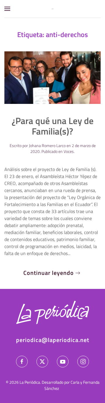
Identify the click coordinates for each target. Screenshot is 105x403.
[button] (7, 9)
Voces (69, 151)
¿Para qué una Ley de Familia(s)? (53, 126)
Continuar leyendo (48, 272)
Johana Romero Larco (47, 145)
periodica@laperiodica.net (52, 339)
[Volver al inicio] (52, 9)
